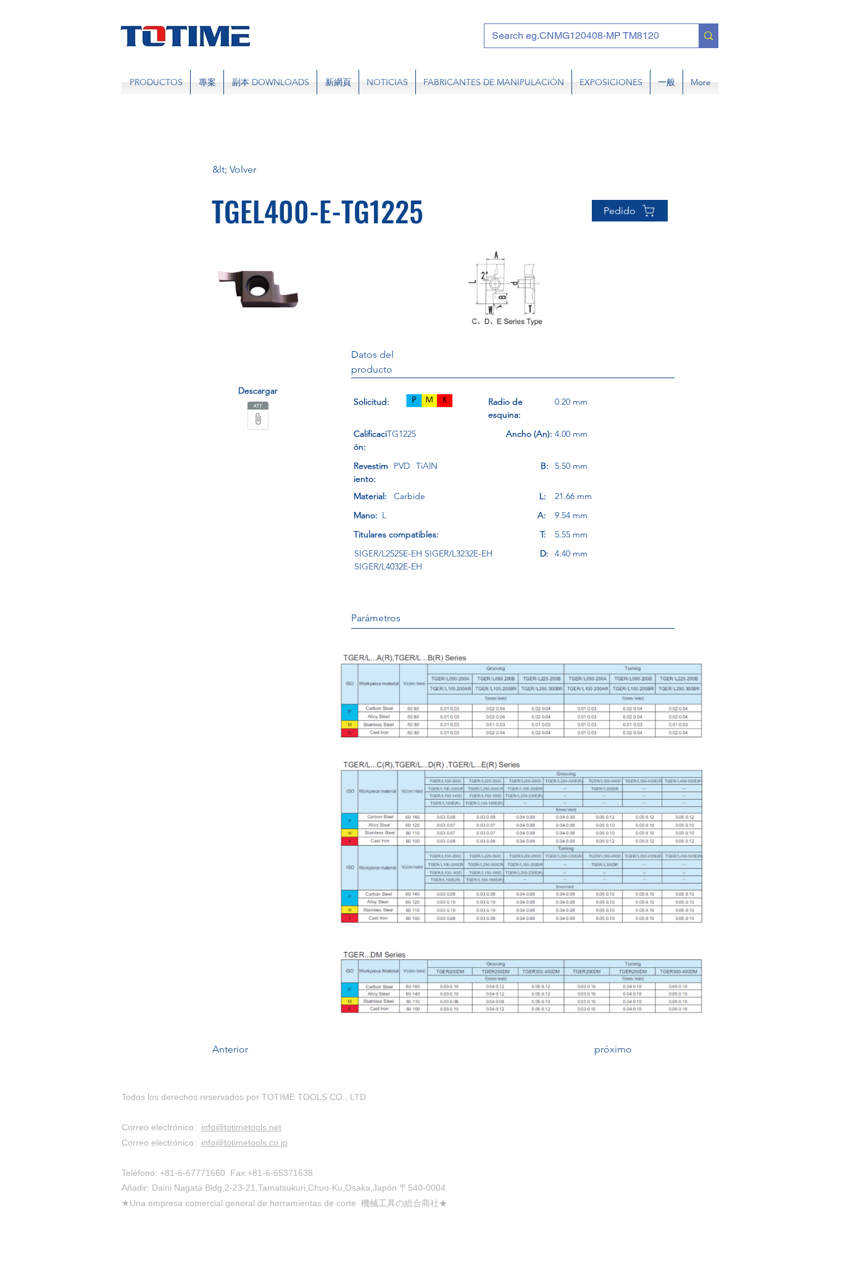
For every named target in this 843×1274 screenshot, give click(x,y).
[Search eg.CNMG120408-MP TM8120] (708, 36)
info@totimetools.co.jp (244, 1143)
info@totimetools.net (241, 1127)
